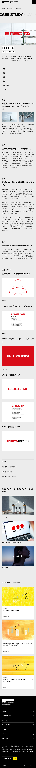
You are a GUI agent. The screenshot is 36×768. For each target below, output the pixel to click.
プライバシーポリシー (28, 765)
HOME (3, 8)
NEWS (4, 734)
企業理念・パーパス (14, 58)
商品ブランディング (28, 56)
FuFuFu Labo (5, 738)
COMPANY (5, 729)
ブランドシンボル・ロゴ (24, 60)
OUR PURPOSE (6, 716)
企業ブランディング (17, 56)
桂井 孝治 (9, 476)
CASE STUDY (10, 8)
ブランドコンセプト (25, 58)
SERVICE (4, 720)
